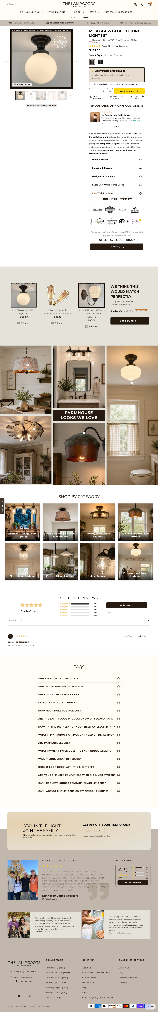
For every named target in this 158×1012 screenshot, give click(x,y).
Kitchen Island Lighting (56, 992)
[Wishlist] (142, 4)
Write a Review (133, 882)
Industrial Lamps (53, 997)
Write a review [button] (126, 605)
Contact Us (124, 968)
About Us (86, 968)
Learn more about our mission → (121, 933)
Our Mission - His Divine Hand (96, 973)
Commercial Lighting (78, 17)
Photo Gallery (88, 982)
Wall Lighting (57, 12)
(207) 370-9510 (26, 981)
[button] (95, 46)
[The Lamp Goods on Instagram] (18, 996)
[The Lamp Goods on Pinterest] (30, 996)
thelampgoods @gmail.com (26, 977)
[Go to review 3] (118, 126)
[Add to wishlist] (110, 91)
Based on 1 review (29, 611)
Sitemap (123, 982)
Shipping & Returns (128, 978)
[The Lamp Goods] (79, 4)
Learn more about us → (43, 931)
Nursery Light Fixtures (56, 982)
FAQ (121, 973)
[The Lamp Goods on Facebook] (24, 996)
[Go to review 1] (114, 126)
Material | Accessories (119, 12)
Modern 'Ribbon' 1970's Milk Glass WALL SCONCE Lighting (91, 313)
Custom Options (89, 978)
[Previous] (6, 59)
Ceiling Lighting (30, 12)
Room (78, 12)
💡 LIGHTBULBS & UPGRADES (110, 74)
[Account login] (135, 4)
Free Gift (86, 992)
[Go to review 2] (116, 126)
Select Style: (105, 55)
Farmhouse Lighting (55, 968)
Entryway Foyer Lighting (57, 987)
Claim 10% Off (94, 831)
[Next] (76, 59)
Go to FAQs (115, 246)
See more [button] (139, 120)
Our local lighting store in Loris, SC (98, 997)
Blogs (84, 987)
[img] (21, 636)
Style (93, 12)
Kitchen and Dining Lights (58, 973)
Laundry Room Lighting (57, 978)
